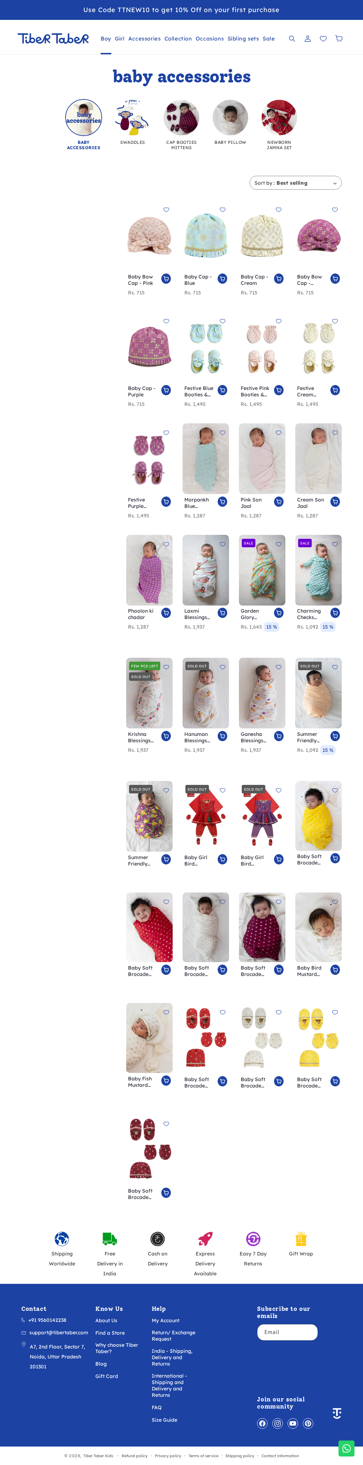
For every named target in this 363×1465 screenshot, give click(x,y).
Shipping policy (239, 1456)
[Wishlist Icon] (323, 39)
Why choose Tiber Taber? (116, 1348)
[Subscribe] (310, 1332)
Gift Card (106, 1376)
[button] (106, 38)
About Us (106, 1320)
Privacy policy (168, 1456)
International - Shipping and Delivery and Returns (169, 1385)
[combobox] (307, 183)
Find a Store (110, 1333)
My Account (165, 1320)
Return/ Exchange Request (173, 1335)
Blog (101, 1364)
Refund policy (134, 1456)
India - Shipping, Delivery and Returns (172, 1357)
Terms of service (203, 1456)
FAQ (157, 1407)
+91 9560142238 (47, 1320)
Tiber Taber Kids (98, 1455)
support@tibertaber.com (58, 1332)
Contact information (280, 1456)
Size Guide (164, 1420)
